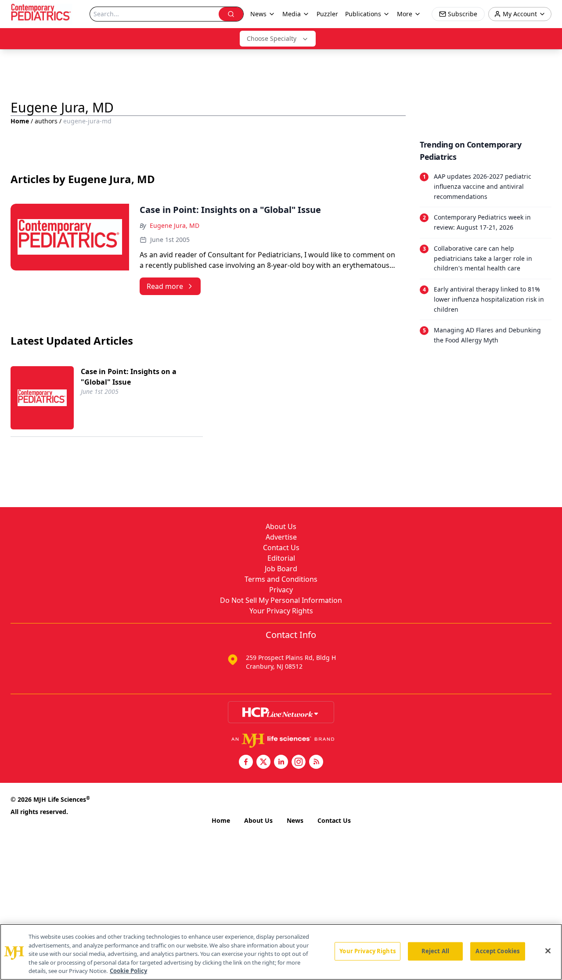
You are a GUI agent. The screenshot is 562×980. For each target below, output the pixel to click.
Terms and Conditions (281, 579)
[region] (281, 952)
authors (46, 121)
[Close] (548, 951)
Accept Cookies (497, 951)
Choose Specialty (271, 38)
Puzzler (327, 14)
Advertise (281, 537)
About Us (281, 526)
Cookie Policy (128, 971)
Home (20, 121)
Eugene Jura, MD (174, 225)
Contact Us (281, 547)
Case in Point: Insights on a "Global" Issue (129, 377)
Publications (363, 14)
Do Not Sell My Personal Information (281, 600)
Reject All (435, 951)
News (295, 820)
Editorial (281, 558)
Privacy (281, 589)
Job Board (281, 568)
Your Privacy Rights (281, 611)
